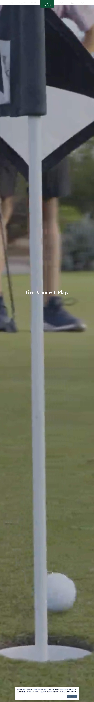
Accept (72, 696)
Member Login (85, 0)
